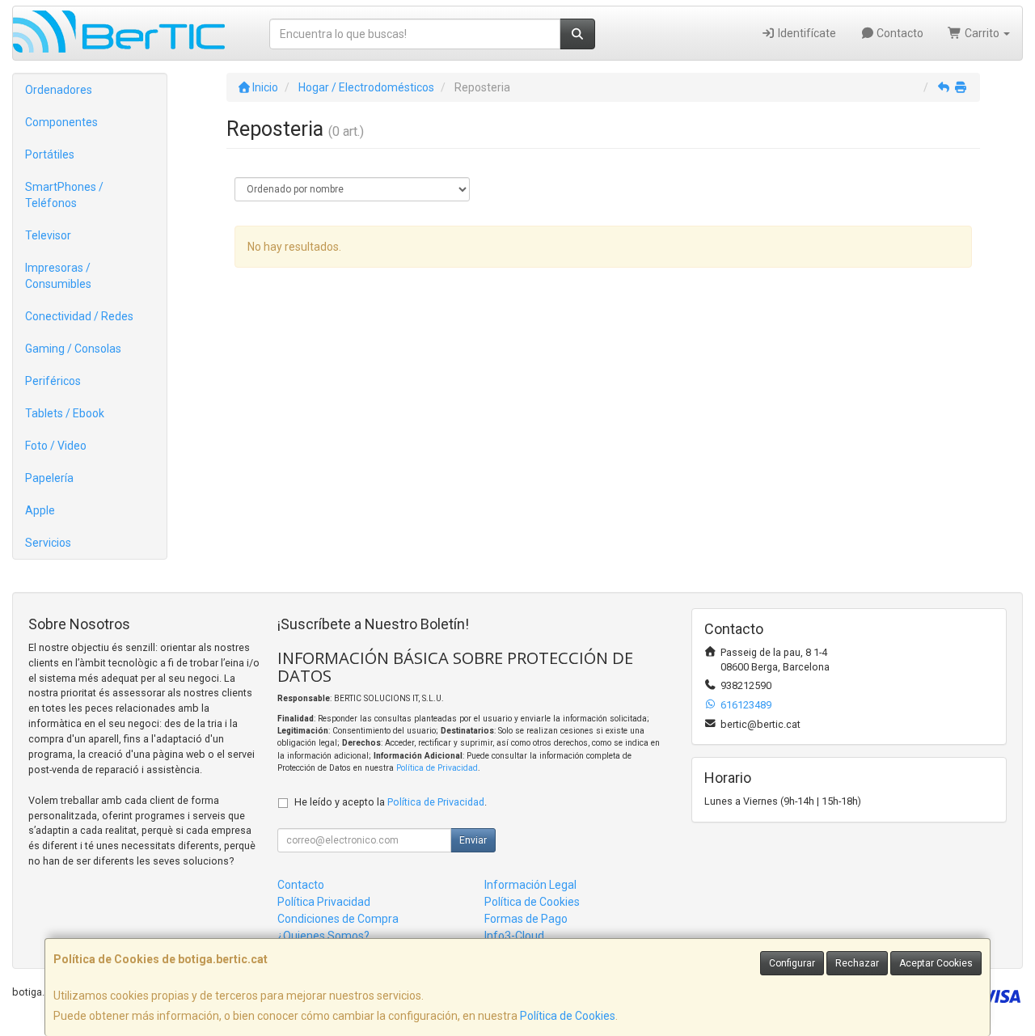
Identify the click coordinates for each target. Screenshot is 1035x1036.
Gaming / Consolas (73, 348)
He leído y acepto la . (390, 802)
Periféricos (53, 380)
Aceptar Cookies (936, 963)
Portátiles (49, 154)
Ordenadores (58, 89)
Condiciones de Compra (338, 918)
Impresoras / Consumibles (58, 275)
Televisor (48, 235)
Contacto (898, 33)
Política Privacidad (323, 901)
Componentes (61, 122)
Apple (40, 510)
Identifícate (805, 33)
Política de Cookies (567, 1015)
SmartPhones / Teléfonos (64, 194)
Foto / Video (56, 445)
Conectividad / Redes (79, 316)
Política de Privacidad (437, 767)
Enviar (473, 840)
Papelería (49, 477)
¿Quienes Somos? (323, 935)
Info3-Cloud (514, 935)
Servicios (48, 542)
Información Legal (530, 884)
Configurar (792, 963)
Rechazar (857, 963)
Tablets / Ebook (64, 413)
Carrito (982, 33)
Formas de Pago (526, 918)
